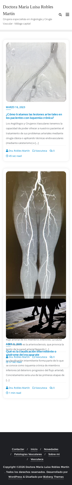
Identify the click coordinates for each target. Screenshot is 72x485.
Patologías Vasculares (28, 454)
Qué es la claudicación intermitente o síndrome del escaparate (31, 353)
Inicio (34, 449)
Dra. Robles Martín (19, 150)
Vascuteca (41, 150)
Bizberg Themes (53, 476)
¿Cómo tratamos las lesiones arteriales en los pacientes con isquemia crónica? (34, 115)
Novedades (51, 449)
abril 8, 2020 (14, 344)
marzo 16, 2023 (15, 107)
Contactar (18, 449)
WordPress (15, 476)
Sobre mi (54, 454)
